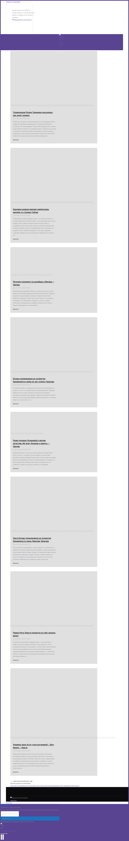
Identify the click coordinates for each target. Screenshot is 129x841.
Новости (15, 118)
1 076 (27, 781)
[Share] (3, 833)
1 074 (20, 781)
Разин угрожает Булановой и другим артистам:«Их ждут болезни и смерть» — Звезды (31, 443)
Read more (16, 139)
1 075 (24, 781)
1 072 (14, 781)
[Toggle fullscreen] (5, 833)
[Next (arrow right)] (3, 837)
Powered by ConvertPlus (8, 831)
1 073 (17, 781)
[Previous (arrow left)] (1, 837)
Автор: (21, 118)
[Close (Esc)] (1, 833)
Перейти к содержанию (13, 2)
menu (60, 46)
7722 (30, 781)
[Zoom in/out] (6, 833)
